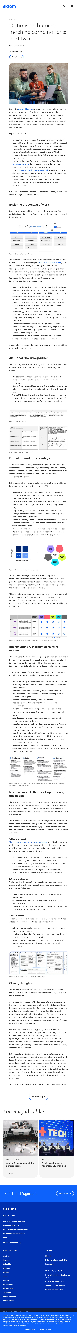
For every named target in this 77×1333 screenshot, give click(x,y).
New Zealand (8, 1288)
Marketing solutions (11, 1225)
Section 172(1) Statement (55, 1285)
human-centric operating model (33, 170)
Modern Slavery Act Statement (57, 1271)
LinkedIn (48, 1256)
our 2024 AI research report (49, 263)
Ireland (6, 1272)
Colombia (7, 1264)
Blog (5, 1237)
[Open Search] (64, 6)
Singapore (7, 1292)
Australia (6, 1256)
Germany (7, 1268)
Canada (6, 1260)
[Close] (74, 1315)
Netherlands (8, 1284)
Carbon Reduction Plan (54, 1289)
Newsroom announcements (14, 1233)
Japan (5, 1276)
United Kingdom (9, 1296)
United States (8, 1300)
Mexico (6, 1280)
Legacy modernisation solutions (15, 1229)
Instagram (49, 1264)
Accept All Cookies (45, 1329)
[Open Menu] (72, 6)
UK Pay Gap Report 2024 (54, 1281)
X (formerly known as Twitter (56, 1260)
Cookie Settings (30, 1329)
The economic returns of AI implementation (28, 842)
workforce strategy (20, 164)
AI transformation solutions (14, 1221)
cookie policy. (22, 1325)
